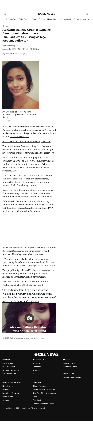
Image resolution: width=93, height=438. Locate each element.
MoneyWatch (65, 19)
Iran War (13, 19)
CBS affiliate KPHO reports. (19, 137)
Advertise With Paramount (44, 390)
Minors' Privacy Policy (72, 377)
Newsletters (7, 386)
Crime (5, 26)
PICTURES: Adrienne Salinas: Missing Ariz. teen (26, 141)
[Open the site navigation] (18, 14)
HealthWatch (52, 19)
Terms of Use (68, 374)
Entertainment (80, 19)
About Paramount (40, 386)
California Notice (70, 367)
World (34, 19)
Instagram (37, 370)
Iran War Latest (8, 367)
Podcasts (6, 390)
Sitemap (5, 400)
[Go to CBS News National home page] (46, 14)
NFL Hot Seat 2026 (10, 370)
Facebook (37, 367)
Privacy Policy (69, 363)
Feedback (37, 400)
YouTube (36, 363)
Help (35, 397)
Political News (8, 363)
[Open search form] (87, 13)
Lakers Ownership (10, 374)
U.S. (5, 19)
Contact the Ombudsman (43, 404)
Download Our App (10, 393)
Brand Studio (7, 397)
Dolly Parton (24, 19)
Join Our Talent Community (44, 393)
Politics (42, 19)
